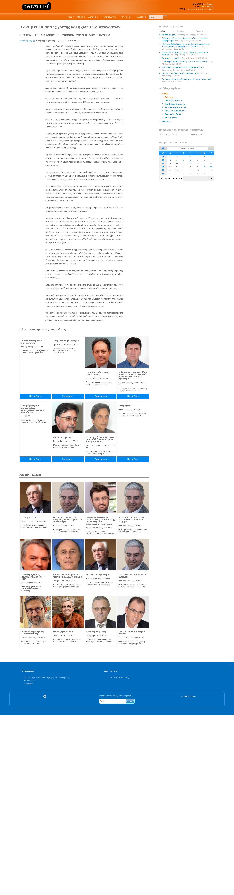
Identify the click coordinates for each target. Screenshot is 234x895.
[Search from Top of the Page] (165, 17)
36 (163, 174)
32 (163, 160)
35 (163, 170)
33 (163, 163)
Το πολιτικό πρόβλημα (97, 574)
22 (205, 167)
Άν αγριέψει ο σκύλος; (184, 58)
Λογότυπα (28, 684)
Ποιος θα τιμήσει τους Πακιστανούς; (97, 373)
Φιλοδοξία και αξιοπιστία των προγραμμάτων (183, 68)
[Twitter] (45, 696)
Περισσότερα (35, 396)
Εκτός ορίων (124, 405)
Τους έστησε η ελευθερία (66, 340)
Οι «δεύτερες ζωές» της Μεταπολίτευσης (32, 632)
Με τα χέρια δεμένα (63, 631)
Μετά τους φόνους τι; (64, 437)
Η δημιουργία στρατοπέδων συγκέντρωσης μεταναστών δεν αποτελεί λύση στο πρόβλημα (132, 375)
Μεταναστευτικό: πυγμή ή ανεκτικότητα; (184, 74)
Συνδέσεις (141, 17)
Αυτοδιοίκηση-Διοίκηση (176, 107)
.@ (119, 677)
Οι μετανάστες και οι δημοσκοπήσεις (32, 341)
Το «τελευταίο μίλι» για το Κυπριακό (132, 575)
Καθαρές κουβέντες (96, 631)
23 (211, 167)
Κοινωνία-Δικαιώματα (175, 111)
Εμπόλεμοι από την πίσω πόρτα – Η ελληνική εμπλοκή (67, 575)
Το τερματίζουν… (29, 517)
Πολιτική (169, 97)
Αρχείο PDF (126, 17)
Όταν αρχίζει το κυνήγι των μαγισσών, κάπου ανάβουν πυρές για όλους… (100, 439)
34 (163, 167)
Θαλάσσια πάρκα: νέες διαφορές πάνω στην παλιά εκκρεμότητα (67, 519)
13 (190, 163)
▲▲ (230, 664)
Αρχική (71, 17)
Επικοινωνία (109, 17)
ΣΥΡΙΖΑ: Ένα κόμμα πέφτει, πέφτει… (132, 632)
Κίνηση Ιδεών (171, 117)
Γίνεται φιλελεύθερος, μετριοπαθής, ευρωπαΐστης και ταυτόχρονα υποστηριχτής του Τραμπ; (100, 520)
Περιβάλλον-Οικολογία (175, 104)
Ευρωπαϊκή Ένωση (173, 114)
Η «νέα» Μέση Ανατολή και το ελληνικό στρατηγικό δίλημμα (132, 519)
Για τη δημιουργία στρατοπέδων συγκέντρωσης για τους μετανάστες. (33, 408)
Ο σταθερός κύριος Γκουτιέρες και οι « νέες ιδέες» (33, 576)
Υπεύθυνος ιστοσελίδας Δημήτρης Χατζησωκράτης (47, 677)
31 (163, 157)
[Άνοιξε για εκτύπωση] (3, 883)
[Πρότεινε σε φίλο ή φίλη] (3, 887)
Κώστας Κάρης (27, 41)
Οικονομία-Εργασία (174, 100)
